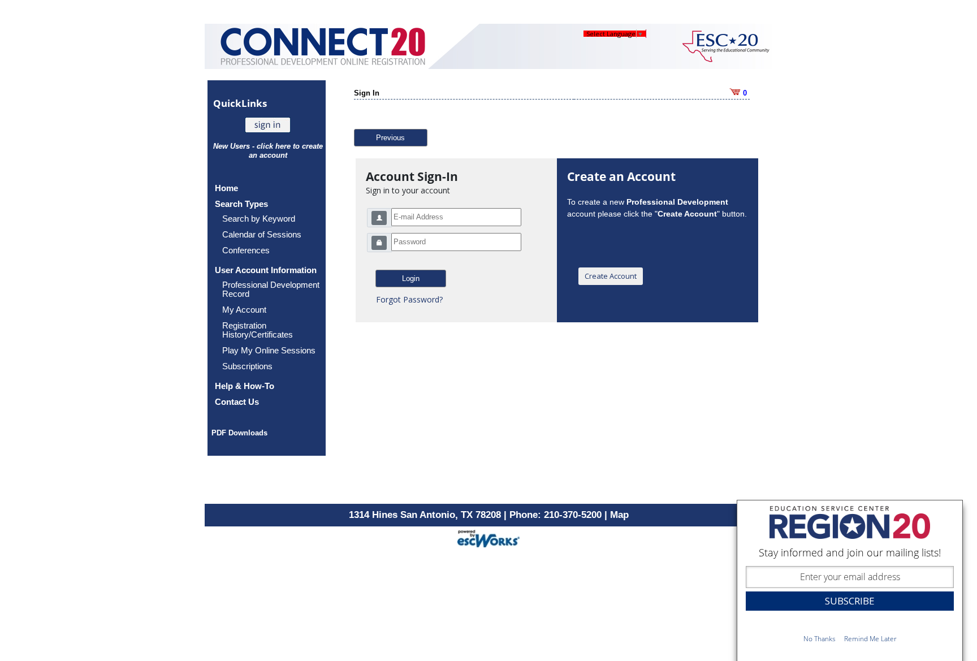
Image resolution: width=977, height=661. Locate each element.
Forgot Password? (409, 299)
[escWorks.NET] (488, 537)
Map (619, 514)
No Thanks (819, 638)
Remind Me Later (870, 638)
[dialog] (850, 580)
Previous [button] (390, 137)
